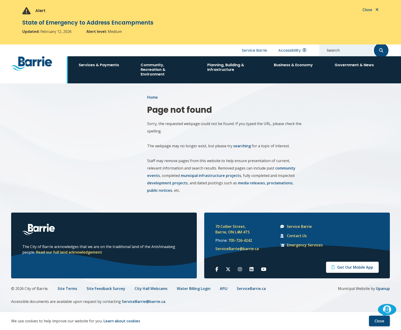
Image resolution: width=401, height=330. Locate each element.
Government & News (354, 65)
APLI (223, 288)
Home (152, 97)
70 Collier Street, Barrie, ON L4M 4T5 (232, 229)
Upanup (383, 288)
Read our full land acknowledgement (69, 252)
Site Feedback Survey (106, 288)
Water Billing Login (193, 288)
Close (379, 321)
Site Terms (67, 288)
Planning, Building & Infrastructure (225, 67)
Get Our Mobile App (355, 267)
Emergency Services (305, 245)
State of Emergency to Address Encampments (87, 22)
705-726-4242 (240, 240)
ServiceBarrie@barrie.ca (233, 248)
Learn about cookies (121, 321)
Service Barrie (254, 50)
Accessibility (289, 50)
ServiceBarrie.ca (251, 288)
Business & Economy (293, 65)
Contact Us (297, 235)
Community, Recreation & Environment (153, 69)
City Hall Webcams (151, 288)
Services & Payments (99, 65)
